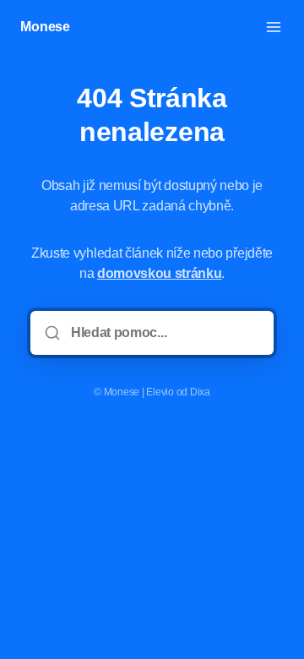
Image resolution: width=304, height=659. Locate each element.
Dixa (200, 392)
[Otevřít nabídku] (273, 27)
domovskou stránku (159, 273)
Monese (45, 26)
